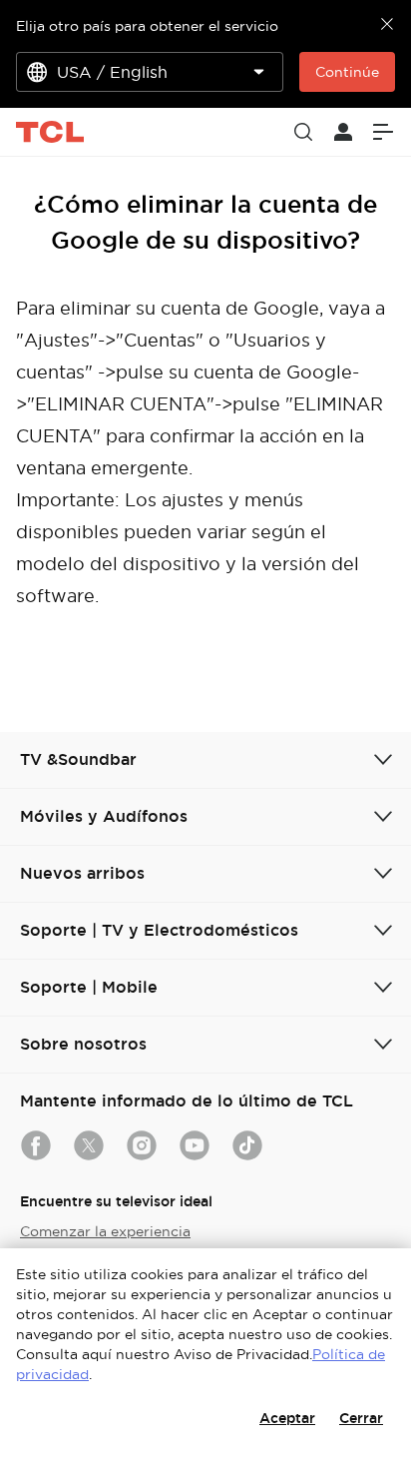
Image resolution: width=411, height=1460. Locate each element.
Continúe (347, 72)
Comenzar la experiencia (105, 1231)
